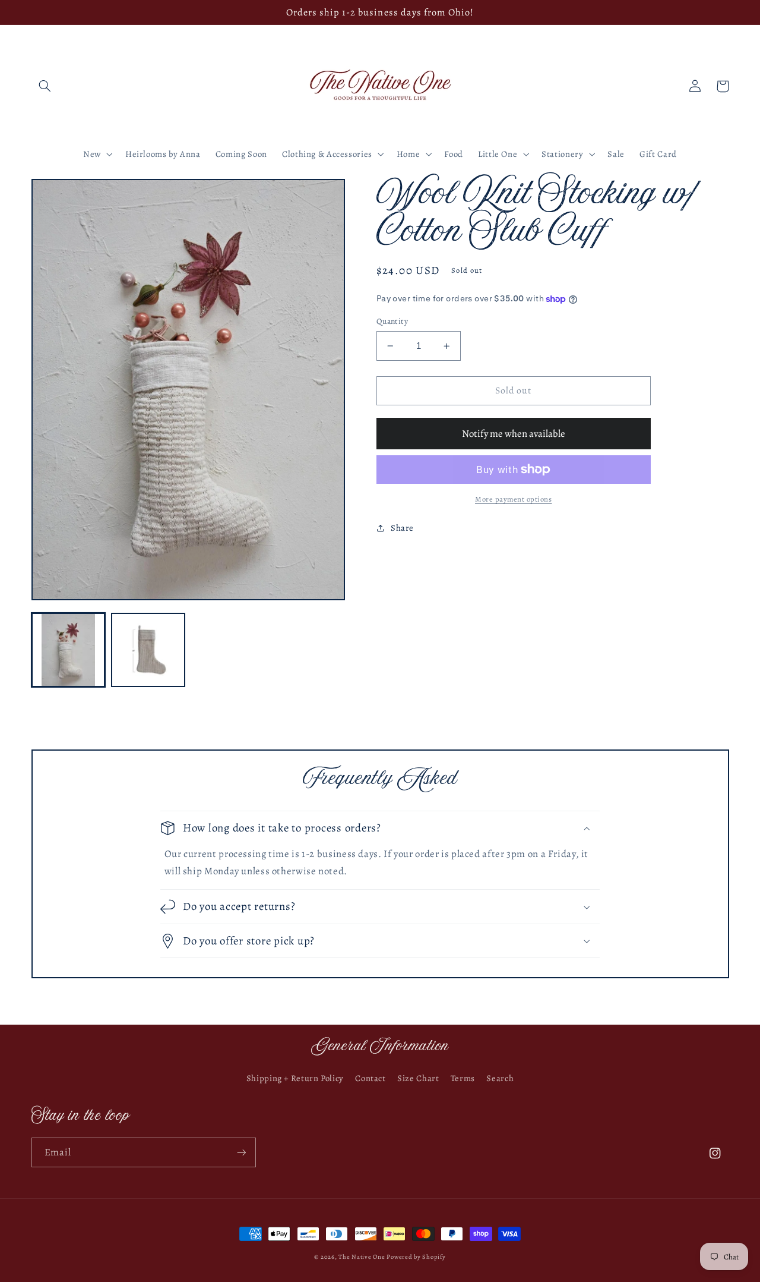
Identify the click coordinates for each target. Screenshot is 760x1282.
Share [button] (402, 528)
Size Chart (418, 1078)
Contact (370, 1078)
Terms (463, 1078)
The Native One (362, 1256)
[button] (45, 86)
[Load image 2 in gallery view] (148, 649)
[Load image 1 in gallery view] (68, 649)
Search (500, 1078)
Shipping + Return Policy (295, 1078)
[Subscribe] (241, 1152)
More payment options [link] (513, 499)
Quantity (392, 321)
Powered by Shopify (416, 1256)
